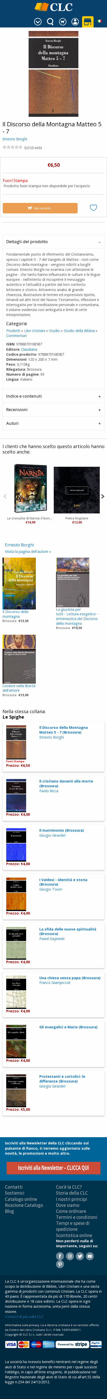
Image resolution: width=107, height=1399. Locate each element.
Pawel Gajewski (51, 938)
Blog (9, 1211)
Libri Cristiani (34, 330)
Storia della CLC (72, 1193)
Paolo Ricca (48, 790)
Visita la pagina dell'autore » (28, 551)
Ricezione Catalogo (24, 1205)
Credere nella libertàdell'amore (18, 688)
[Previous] (5, 496)
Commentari (16, 335)
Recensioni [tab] (17, 409)
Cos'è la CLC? (69, 1187)
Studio (54, 330)
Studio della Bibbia (79, 330)
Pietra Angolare (76, 518)
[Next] (103, 496)
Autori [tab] (12, 423)
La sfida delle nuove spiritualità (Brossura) (67, 931)
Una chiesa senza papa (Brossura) (70, 977)
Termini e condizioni (76, 1217)
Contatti (14, 1187)
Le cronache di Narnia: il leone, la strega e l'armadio (30, 518)
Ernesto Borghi (14, 139)
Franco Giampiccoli (54, 982)
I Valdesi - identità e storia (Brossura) (63, 882)
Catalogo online (21, 1199)
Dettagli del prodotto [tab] (27, 241)
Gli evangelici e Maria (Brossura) (68, 1027)
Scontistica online (74, 1235)
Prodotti (13, 330)
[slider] (12, 147)
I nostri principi (71, 1199)
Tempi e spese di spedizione (73, 1226)
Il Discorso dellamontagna (15, 614)
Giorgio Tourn (50, 889)
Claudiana (29, 349)
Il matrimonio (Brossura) (61, 830)
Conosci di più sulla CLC (24, 1316)
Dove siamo (67, 1205)
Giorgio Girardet (52, 835)
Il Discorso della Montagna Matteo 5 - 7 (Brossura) (63, 730)
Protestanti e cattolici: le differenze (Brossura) (62, 1079)
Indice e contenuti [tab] (24, 396)
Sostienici (14, 1193)
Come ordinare (71, 1211)
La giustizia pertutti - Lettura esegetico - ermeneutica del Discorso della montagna (77, 616)
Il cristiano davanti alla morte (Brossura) (66, 783)
